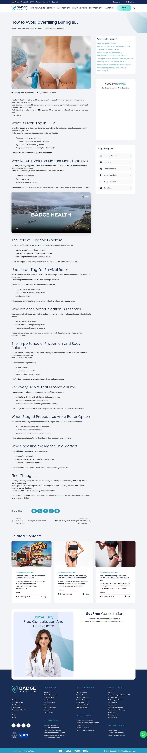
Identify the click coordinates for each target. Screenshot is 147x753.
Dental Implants (82, 697)
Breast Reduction (82, 728)
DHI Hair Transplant (51, 728)
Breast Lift (80, 725)
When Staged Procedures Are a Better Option (114, 65)
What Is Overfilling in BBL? (106, 43)
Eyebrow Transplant (52, 738)
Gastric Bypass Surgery (117, 735)
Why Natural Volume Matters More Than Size (113, 46)
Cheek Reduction (50, 695)
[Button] (142, 734)
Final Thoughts (102, 71)
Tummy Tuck (113, 715)
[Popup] (135, 8)
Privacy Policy (17, 751)
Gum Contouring (82, 702)
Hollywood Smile (82, 705)
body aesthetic (26, 451)
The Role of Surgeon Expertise (108, 49)
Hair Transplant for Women (54, 733)
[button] (118, 2)
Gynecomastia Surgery (85, 730)
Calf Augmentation (115, 700)
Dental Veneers (82, 700)
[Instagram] (18, 725)
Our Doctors (16, 705)
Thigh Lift (111, 712)
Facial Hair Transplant (52, 730)
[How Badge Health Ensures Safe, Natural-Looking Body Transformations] (74, 572)
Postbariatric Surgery (116, 710)
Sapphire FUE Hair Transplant (55, 735)
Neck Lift (47, 710)
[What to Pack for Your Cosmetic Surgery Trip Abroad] (32, 572)
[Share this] (34, 511)
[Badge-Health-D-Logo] (20, 8)
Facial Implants (50, 707)
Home (14, 28)
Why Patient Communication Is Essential (112, 55)
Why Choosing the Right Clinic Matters (111, 68)
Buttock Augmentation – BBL (119, 695)
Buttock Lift (112, 697)
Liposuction (112, 705)
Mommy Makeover (115, 707)
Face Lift (47, 705)
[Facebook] (14, 725)
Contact (15, 715)
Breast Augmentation (84, 720)
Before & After (17, 702)
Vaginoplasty (113, 717)
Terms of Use (29, 751)
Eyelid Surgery (49, 702)
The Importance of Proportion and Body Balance (115, 59)
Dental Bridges (81, 692)
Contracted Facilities (20, 710)
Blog (13, 712)
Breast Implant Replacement (87, 723)
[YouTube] (24, 725)
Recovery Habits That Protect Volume (111, 62)
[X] (28, 725)
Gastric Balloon (114, 730)
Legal (14, 717)
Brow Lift (47, 692)
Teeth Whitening (82, 707)
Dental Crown (81, 695)
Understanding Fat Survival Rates (109, 52)
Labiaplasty (112, 702)
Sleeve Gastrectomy (116, 733)
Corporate (16, 707)
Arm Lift (111, 692)
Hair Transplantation (52, 725)
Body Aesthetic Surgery (27, 28)
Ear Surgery (48, 700)
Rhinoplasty (48, 712)
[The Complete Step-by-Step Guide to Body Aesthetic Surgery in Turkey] (116, 572)
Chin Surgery (49, 697)
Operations (16, 700)
